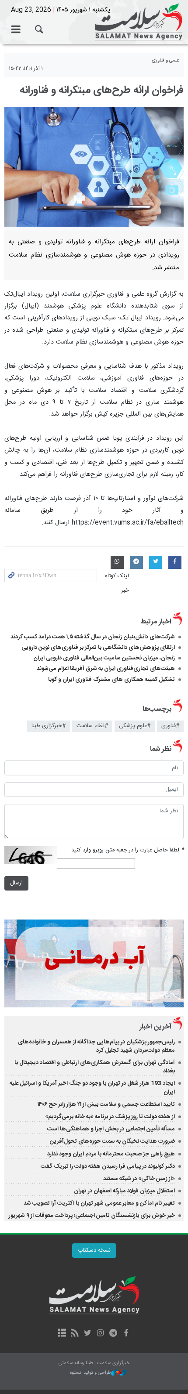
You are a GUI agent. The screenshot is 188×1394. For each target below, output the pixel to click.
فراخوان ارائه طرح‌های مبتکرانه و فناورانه (102, 90)
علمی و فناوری (165, 60)
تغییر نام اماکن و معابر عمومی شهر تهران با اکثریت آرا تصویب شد (99, 1203)
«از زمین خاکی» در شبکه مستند (139, 1179)
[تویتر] (87, 1333)
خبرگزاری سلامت (94, 22)
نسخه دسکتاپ (94, 1250)
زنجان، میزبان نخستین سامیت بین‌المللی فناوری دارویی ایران (104, 658)
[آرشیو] (61, 1333)
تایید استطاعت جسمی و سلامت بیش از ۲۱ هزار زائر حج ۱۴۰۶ (106, 1104)
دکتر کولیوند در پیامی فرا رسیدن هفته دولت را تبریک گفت (108, 1166)
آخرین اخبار (155, 1027)
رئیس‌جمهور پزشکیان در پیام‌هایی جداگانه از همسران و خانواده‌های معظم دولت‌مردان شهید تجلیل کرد (96, 1046)
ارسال (16, 883)
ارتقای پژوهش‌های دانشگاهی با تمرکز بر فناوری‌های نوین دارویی (98, 647)
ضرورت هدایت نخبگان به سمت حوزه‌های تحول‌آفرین (112, 1141)
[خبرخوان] (75, 1333)
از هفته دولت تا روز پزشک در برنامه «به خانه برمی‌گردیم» (110, 1117)
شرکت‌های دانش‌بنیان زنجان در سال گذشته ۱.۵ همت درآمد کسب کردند (92, 637)
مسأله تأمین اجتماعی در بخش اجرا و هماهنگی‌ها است (111, 1129)
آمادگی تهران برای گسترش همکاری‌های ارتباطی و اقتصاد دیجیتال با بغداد (94, 1067)
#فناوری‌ (170, 726)
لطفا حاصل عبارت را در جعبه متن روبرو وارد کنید (127, 850)
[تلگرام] (113, 1333)
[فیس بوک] (125, 1333)
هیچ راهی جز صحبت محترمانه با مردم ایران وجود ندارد (111, 1154)
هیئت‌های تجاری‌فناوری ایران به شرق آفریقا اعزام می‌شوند (106, 668)
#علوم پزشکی (134, 726)
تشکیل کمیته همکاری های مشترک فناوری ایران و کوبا (111, 679)
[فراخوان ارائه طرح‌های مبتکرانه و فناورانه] (94, 167)
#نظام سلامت (92, 726)
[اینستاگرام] (100, 1333)
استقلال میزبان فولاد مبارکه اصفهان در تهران (124, 1191)
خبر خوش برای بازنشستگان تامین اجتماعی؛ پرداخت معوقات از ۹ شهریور (92, 1215)
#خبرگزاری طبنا (48, 726)
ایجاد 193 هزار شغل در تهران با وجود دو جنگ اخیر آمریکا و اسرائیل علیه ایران (92, 1088)
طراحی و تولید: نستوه (90, 1373)
